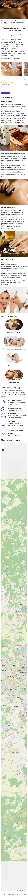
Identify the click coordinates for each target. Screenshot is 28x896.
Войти (24, 894)
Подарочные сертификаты (12, 20)
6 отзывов (13, 34)
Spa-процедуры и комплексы (17, 22)
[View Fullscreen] (3, 450)
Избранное (15, 36)
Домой (3, 894)
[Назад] (2, 1)
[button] (14, 665)
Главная (3, 20)
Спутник (17, 890)
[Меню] (25, 1)
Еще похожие (6, 93)
